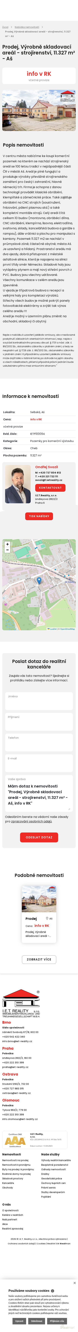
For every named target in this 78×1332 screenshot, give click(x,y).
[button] (39, 581)
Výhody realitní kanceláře (56, 1160)
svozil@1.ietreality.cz (48, 480)
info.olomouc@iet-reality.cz (18, 1119)
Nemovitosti (11, 1154)
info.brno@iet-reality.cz (16, 1041)
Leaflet (53, 628)
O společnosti (10, 1210)
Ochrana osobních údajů (21, 1243)
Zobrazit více (39, 959)
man (65, 1243)
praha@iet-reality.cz (14, 1067)
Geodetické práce (51, 1178)
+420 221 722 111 (48, 476)
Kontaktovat (50, 488)
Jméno (13, 696)
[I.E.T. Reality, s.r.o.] (21, 1003)
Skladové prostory (12, 1178)
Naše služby (50, 1154)
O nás (6, 1205)
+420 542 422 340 (12, 1036)
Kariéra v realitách (12, 1215)
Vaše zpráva (17, 779)
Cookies (41, 1243)
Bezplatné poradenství (54, 1164)
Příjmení (13, 717)
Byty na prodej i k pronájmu (18, 1169)
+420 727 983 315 (12, 1088)
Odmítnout (36, 1321)
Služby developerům (53, 1192)
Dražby (45, 1174)
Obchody (7, 1187)
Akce (5, 1224)
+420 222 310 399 (12, 1062)
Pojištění (46, 1196)
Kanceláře (8, 1183)
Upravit (19, 1321)
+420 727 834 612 (50, 472)
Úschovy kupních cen (53, 1183)
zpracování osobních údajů (31, 821)
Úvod (5, 27)
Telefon (13, 738)
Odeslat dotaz (39, 837)
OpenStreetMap (67, 628)
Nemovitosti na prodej (15, 1160)
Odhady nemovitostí (53, 1169)
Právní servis (48, 1187)
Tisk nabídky (39, 516)
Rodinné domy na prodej (16, 1174)
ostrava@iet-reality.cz (15, 1093)
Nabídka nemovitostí (27, 27)
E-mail (12, 758)
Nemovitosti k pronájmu (16, 1164)
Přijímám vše (57, 1321)
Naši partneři (9, 1219)
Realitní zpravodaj (12, 1228)
